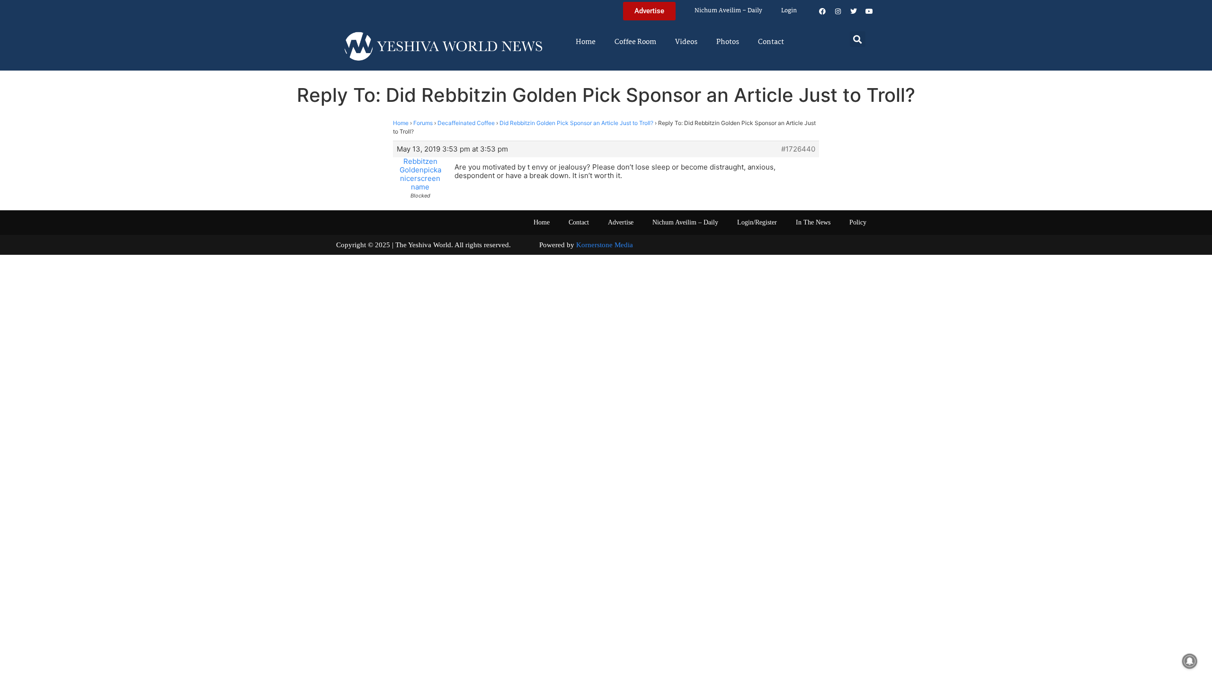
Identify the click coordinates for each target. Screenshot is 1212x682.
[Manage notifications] (1189, 661)
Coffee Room (635, 42)
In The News (813, 222)
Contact (771, 42)
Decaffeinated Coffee (466, 122)
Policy (857, 222)
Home (586, 42)
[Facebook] (822, 11)
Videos (686, 42)
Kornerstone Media (604, 245)
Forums (423, 122)
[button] (857, 39)
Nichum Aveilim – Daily (728, 11)
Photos (727, 42)
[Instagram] (838, 11)
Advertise (620, 222)
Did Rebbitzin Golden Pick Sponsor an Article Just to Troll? (576, 122)
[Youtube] (869, 11)
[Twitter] (853, 11)
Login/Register (757, 222)
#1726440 (798, 149)
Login (789, 11)
